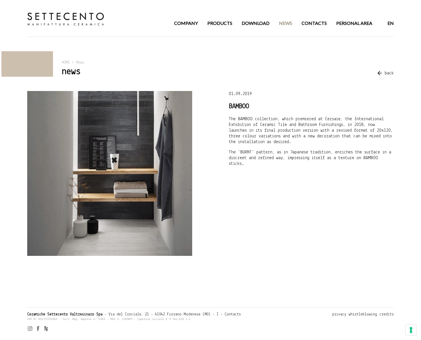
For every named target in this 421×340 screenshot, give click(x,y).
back (389, 73)
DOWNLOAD (255, 23)
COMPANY (186, 23)
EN (390, 23)
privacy (339, 314)
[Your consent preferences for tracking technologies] (411, 330)
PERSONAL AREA (354, 23)
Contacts (233, 314)
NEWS (285, 23)
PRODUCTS (219, 23)
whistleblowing (363, 314)
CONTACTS (314, 23)
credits (386, 314)
